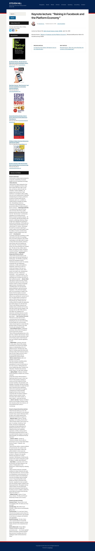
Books (47, 4)
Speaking (70, 4)
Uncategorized (61, 23)
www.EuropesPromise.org (15, 168)
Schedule (63, 4)
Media (52, 4)
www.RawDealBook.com (14, 91)
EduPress (50, 547)
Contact (83, 4)
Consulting (76, 4)
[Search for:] (19, 14)
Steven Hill (15, 3)
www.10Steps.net (23, 144)
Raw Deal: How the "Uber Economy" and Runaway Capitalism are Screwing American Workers (19, 87)
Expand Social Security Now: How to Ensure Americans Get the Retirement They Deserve (18, 117)
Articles (58, 4)
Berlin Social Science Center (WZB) (53, 31)
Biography (41, 4)
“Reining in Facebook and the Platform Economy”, (53, 34)
